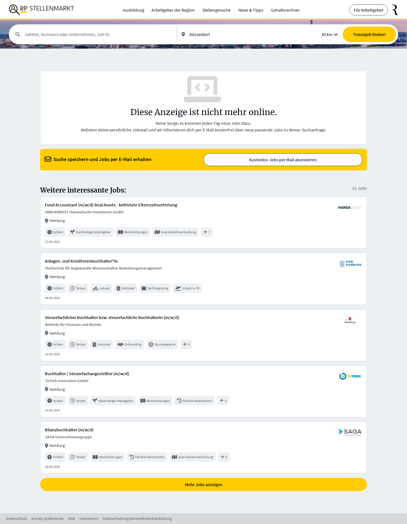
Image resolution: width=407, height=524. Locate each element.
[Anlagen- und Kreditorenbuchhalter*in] (203, 278)
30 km (327, 34)
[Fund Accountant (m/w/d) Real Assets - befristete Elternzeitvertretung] (203, 222)
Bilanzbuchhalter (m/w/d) (69, 429)
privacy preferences (48, 518)
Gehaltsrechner (285, 10)
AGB (71, 518)
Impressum (88, 518)
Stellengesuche (216, 10)
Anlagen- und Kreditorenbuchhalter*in (81, 261)
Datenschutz (16, 518)
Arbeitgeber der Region (173, 10)
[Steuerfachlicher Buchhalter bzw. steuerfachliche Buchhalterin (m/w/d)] (203, 335)
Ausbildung (133, 10)
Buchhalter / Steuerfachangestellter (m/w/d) (87, 373)
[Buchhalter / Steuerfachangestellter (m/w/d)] (203, 391)
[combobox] (98, 34)
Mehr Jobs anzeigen (203, 484)
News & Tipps (250, 10)
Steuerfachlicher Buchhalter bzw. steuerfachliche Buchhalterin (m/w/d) (112, 317)
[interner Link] (41, 9)
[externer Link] (393, 9)
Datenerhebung (116, 518)
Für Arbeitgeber (368, 10)
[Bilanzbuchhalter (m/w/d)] (203, 447)
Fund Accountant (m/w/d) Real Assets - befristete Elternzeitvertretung (111, 204)
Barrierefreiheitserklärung (150, 518)
